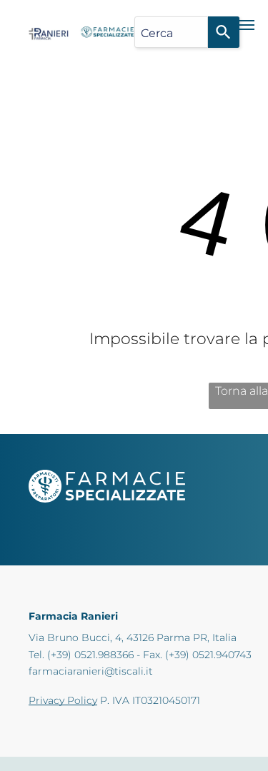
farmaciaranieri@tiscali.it (91, 671)
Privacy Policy (63, 700)
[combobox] (171, 32)
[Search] (223, 32)
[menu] (246, 25)
